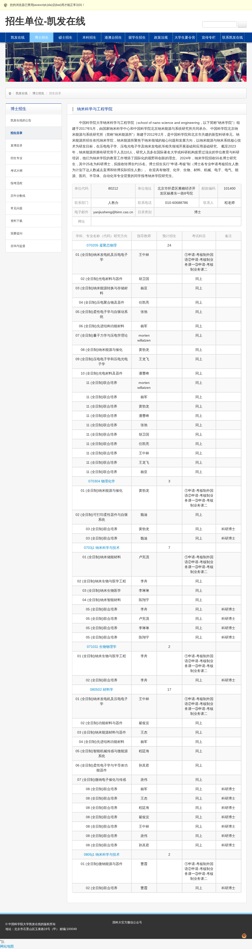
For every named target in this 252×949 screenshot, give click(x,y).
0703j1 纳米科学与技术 (102, 548)
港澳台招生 (113, 37)
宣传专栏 (209, 37)
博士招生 (41, 37)
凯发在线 (18, 37)
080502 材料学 (101, 689)
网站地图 (7, 946)
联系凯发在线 (232, 37)
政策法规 (161, 37)
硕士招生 (65, 37)
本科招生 (89, 37)
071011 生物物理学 (101, 647)
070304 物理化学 (101, 481)
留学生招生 (137, 37)
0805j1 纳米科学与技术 (102, 854)
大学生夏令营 (184, 37)
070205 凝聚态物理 (102, 245)
